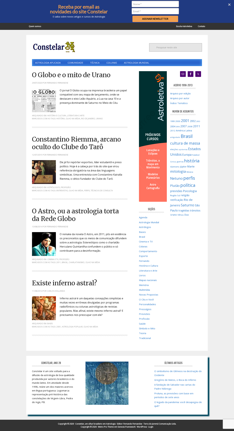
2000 (177, 121)
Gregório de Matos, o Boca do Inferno (175, 379)
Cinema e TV (52, 259)
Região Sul (175, 195)
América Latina (184, 130)
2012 (172, 130)
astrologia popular (72, 326)
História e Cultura (56, 115)
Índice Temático (179, 103)
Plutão (175, 185)
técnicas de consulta (102, 190)
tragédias (183, 210)
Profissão (66, 187)
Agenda (143, 217)
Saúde (142, 323)
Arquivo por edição (180, 93)
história (60, 118)
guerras (180, 161)
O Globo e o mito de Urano (71, 75)
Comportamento (148, 251)
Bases (50, 323)
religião (185, 195)
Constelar (53, 47)
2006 (178, 127)
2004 (172, 126)
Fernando (144, 260)
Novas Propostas (148, 294)
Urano (99, 118)
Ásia (186, 214)
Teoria (142, 333)
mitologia (178, 171)
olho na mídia (73, 118)
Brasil (65, 262)
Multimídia (144, 289)
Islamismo (174, 166)
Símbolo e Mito (147, 328)
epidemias (183, 149)
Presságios (145, 309)
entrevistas (62, 190)
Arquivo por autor (179, 98)
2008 (189, 126)
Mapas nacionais (148, 280)
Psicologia (190, 191)
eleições (174, 149)
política (187, 185)
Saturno (187, 205)
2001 (58, 326)
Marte (191, 166)
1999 (172, 121)
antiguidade (175, 137)
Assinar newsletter (155, 18)
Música (190, 172)
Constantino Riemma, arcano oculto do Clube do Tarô (76, 143)
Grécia (173, 161)
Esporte (143, 256)
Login (150, 426)
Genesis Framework (126, 426)
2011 (58, 262)
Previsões (144, 314)
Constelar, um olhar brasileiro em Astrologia (95, 423)
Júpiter (183, 166)
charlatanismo (77, 262)
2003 (198, 121)
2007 (183, 126)
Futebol (195, 155)
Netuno (176, 178)
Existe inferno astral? (64, 283)
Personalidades (147, 304)
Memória (144, 285)
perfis (87, 190)
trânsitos (195, 210)
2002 (193, 121)
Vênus (180, 214)
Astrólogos (53, 187)
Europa (187, 154)
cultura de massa (185, 143)
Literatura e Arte (75, 115)
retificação (176, 200)
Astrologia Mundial (149, 222)
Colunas (143, 246)
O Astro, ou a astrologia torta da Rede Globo (75, 215)
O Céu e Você (146, 299)
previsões (176, 191)
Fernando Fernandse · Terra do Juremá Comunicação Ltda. (149, 423)
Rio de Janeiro (88, 118)
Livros (142, 275)
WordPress (142, 426)
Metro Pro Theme (106, 426)
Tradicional (145, 338)
